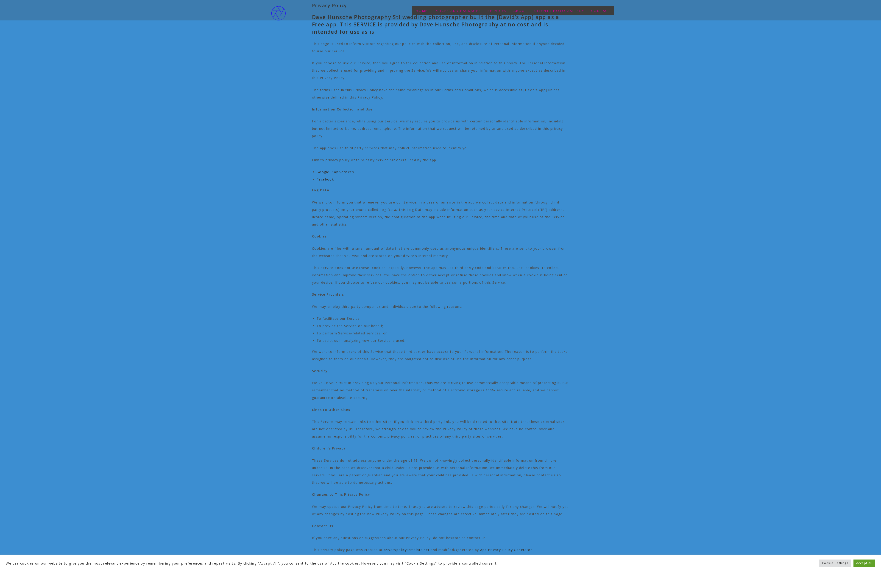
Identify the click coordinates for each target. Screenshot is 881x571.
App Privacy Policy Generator (506, 550)
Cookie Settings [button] (835, 563)
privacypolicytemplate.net (406, 550)
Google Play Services (335, 172)
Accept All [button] (864, 563)
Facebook (325, 179)
